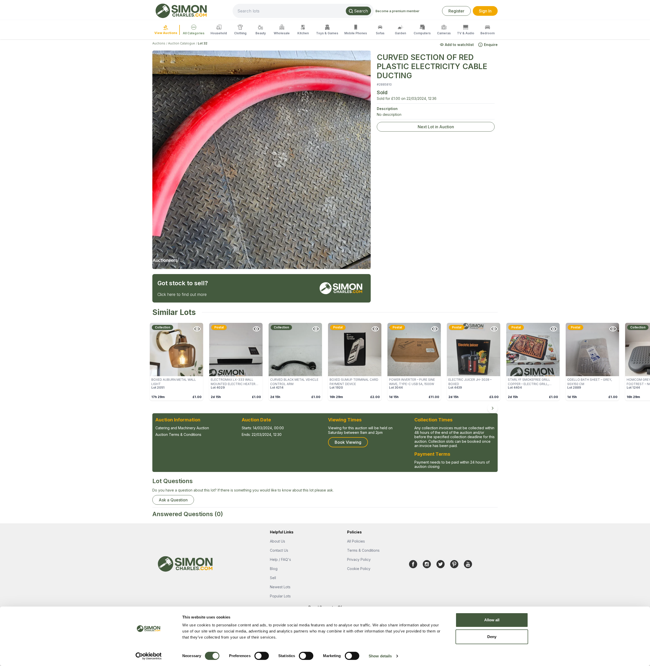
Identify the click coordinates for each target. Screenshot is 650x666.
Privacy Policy (359, 559)
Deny (491, 637)
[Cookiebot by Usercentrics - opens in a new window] (148, 656)
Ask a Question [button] (173, 499)
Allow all (492, 620)
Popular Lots (280, 596)
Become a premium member (397, 11)
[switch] (261, 656)
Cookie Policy (358, 568)
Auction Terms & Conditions (178, 434)
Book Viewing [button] (348, 442)
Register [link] (456, 10)
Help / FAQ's (280, 559)
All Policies (356, 541)
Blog (274, 568)
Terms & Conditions (363, 550)
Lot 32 (202, 43)
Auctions (158, 43)
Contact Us (279, 550)
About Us (277, 541)
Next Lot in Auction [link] (436, 126)
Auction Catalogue (181, 43)
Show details (380, 656)
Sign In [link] (485, 10)
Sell (273, 578)
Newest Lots (280, 587)
